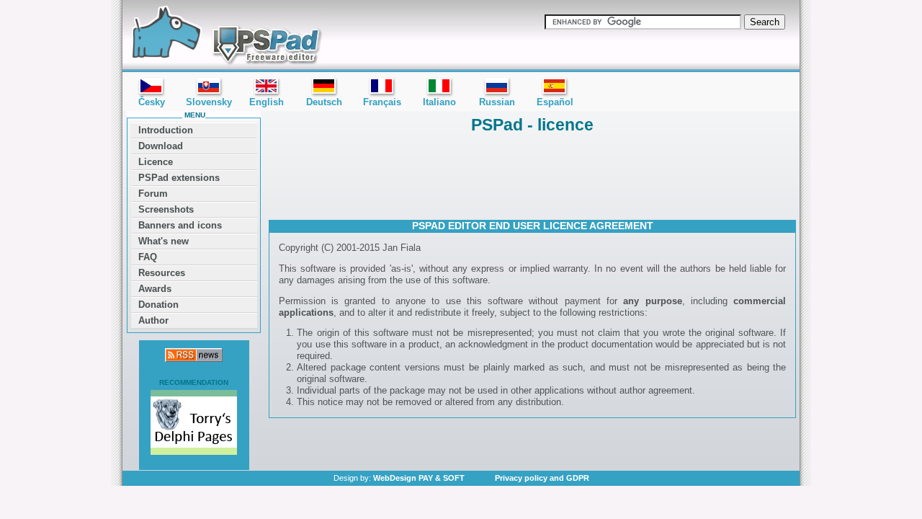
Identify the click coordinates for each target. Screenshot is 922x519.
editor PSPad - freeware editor (224, 36)
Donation (158, 304)
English (266, 102)
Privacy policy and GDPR (542, 478)
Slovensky (209, 102)
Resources (161, 272)
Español (555, 102)
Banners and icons (180, 225)
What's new (163, 241)
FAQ (147, 257)
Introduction (165, 130)
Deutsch (324, 102)
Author (153, 320)
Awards (154, 288)
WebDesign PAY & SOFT (419, 478)
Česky (151, 102)
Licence (155, 161)
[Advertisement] (532, 175)
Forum (153, 193)
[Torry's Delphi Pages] (194, 424)
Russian (497, 102)
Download (160, 146)
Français (382, 102)
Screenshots (166, 209)
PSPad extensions (179, 177)
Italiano (439, 102)
